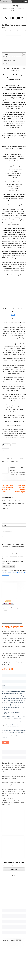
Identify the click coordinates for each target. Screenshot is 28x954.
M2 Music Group (5, 461)
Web (3, 537)
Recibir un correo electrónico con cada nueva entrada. (12, 562)
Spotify (14, 315)
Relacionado (7, 63)
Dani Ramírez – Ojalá (10, 60)
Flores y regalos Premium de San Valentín (13, 614)
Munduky (14, 5)
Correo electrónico (7, 531)
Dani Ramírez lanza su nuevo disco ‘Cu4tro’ (12, 57)
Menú (25, 1)
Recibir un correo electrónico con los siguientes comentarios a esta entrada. (13, 555)
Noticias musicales (14, 461)
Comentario (5, 508)
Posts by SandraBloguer (11, 876)
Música (22, 458)
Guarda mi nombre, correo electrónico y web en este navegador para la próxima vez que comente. (14, 547)
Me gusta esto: (7, 62)
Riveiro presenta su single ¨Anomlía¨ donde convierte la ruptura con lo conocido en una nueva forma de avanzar (13, 648)
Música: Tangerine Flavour (9, 778)
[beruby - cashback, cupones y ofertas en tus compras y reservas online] (13, 820)
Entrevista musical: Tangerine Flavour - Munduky (13, 776)
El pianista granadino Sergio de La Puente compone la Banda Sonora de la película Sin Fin (14, 793)
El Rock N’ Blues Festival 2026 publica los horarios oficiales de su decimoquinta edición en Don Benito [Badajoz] (14, 662)
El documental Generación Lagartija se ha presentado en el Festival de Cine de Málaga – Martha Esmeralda (14, 767)
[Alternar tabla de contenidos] (23, 54)
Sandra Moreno (5, 30)
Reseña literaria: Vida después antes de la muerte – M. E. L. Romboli (13, 802)
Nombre (4, 525)
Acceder (18, 940)
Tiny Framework (10, 940)
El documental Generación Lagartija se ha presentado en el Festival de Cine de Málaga (13, 771)
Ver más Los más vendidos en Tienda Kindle (12, 623)
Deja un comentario (21, 30)
